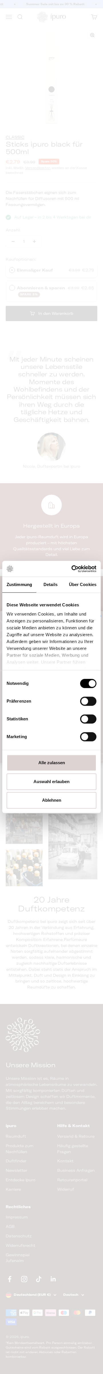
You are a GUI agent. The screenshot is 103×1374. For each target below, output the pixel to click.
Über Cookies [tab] (82, 584)
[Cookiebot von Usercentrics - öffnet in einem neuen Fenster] (72, 569)
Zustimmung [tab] (19, 584)
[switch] (88, 701)
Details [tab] (50, 584)
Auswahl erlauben (51, 781)
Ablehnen (51, 800)
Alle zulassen (51, 762)
